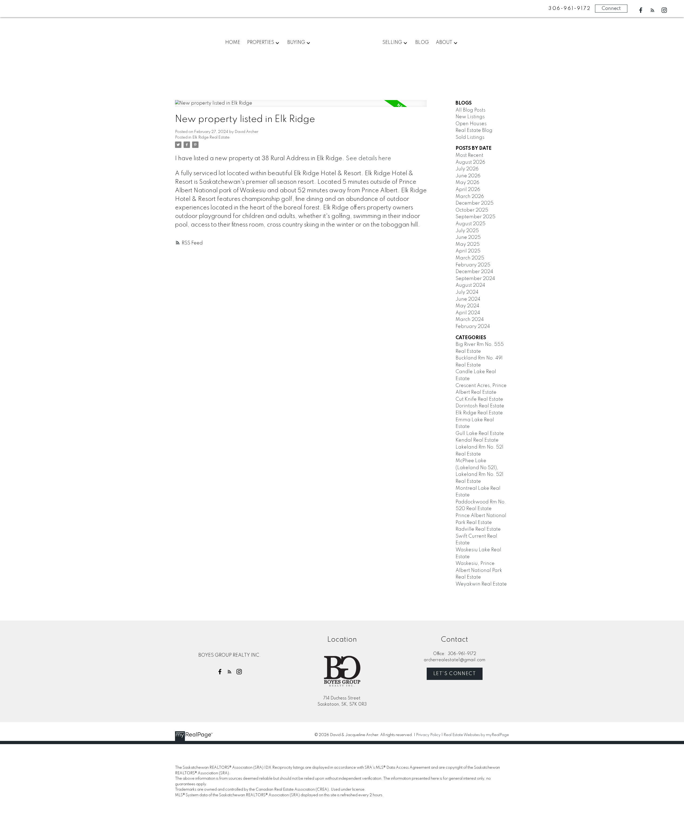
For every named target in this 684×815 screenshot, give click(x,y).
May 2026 (467, 182)
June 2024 (468, 299)
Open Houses (471, 123)
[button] (640, 10)
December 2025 (474, 203)
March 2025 (470, 258)
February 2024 (473, 326)
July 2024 (467, 292)
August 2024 (470, 285)
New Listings (470, 116)
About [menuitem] (444, 42)
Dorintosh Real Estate (480, 406)
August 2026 (470, 162)
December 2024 (474, 271)
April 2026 (468, 189)
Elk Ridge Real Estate (211, 137)
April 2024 (468, 313)
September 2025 (475, 217)
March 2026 (470, 196)
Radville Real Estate (478, 529)
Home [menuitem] (232, 42)
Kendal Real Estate (477, 440)
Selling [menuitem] (392, 42)
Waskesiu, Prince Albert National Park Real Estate (479, 570)
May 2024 (467, 306)
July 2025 (467, 230)
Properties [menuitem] (260, 42)
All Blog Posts (470, 110)
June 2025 (468, 237)
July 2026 (467, 169)
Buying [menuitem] (296, 42)
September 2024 (475, 278)
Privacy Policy (428, 735)
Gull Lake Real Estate (480, 433)
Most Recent (469, 155)
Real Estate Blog (474, 130)
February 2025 (473, 265)
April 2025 (468, 251)
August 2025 (470, 223)
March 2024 (470, 319)
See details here (368, 159)
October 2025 (472, 210)
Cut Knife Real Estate (479, 399)
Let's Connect (454, 673)
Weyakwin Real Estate (481, 584)
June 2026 (468, 176)
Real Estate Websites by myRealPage (476, 735)
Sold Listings (470, 137)
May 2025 (468, 244)
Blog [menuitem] (422, 42)
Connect (611, 8)
